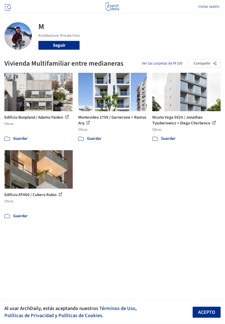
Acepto (206, 312)
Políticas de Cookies (80, 315)
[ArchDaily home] (112, 6)
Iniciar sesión (209, 7)
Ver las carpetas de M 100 (162, 63)
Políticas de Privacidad (29, 315)
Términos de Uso (117, 308)
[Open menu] (7, 6)
